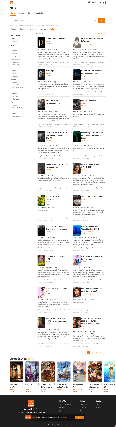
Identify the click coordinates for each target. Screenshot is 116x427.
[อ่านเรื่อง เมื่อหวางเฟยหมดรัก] (16, 371)
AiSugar (83, 46)
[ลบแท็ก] (24, 20)
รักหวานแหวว (48, 106)
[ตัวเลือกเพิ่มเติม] (69, 38)
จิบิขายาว (83, 105)
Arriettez (83, 172)
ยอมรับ (79, 417)
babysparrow (48, 204)
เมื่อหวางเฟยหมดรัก (14, 386)
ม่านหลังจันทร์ (28, 391)
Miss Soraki (44, 391)
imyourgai (47, 75)
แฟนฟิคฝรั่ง (48, 41)
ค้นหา (101, 20)
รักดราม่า (47, 261)
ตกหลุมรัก (83, 143)
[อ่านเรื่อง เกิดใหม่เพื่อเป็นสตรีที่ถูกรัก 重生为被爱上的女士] (95, 371)
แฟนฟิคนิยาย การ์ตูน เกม (87, 44)
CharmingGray (49, 43)
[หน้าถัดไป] (104, 352)
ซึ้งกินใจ (47, 291)
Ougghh (83, 78)
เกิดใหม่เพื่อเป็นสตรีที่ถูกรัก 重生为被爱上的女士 (94, 386)
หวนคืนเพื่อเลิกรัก (78, 386)
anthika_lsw (48, 234)
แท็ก (52, 29)
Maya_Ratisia (84, 201)
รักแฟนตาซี (48, 202)
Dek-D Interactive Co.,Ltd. (52, 424)
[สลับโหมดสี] (100, 2)
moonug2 (47, 264)
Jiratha (90, 391)
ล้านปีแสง (12, 391)
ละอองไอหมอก (84, 234)
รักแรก (47, 172)
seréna (47, 143)
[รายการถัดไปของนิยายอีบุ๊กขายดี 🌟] (104, 358)
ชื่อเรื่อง (22, 29)
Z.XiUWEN (83, 296)
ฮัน (57, 391)
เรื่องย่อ (43, 29)
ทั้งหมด (13, 29)
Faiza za (47, 108)
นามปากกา (33, 29)
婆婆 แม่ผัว (29, 384)
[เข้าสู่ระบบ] (104, 2)
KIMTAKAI (75, 391)
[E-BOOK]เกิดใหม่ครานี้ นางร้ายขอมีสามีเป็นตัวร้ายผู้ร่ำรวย (46, 386)
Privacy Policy (71, 424)
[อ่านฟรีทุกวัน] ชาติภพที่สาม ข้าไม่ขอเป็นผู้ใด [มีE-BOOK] (62, 386)
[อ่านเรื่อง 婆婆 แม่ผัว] (32, 371)
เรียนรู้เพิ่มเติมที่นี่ (63, 417)
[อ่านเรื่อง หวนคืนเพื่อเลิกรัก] (79, 371)
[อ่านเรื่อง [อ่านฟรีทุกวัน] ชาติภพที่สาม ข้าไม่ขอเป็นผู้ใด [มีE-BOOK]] (64, 371)
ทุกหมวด (15, 42)
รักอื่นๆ (83, 76)
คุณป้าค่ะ (106, 391)
